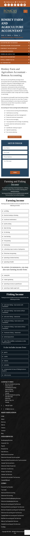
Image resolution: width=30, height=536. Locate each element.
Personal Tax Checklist (7, 487)
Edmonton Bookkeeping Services (9, 501)
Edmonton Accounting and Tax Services (11, 512)
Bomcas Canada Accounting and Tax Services (13, 510)
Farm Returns (4, 451)
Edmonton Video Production (8, 466)
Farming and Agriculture (8, 54)
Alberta (9, 35)
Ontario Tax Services (6, 471)
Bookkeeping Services (7, 51)
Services (3, 422)
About (2, 419)
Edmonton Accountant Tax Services (10, 477)
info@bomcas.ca (9, 2)
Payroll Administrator (7, 60)
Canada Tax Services (6, 474)
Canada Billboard (5, 480)
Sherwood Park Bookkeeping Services (10, 498)
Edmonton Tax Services (7, 468)
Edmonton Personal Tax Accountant (10, 457)
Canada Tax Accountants (7, 463)
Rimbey (16, 35)
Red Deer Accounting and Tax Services (11, 518)
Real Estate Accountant (8, 57)
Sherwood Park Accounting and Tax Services (12, 507)
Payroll (3, 446)
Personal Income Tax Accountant (10, 45)
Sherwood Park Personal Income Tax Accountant (13, 460)
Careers (3, 427)
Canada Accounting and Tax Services (11, 524)
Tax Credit (3, 490)
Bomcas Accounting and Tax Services (11, 504)
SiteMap (3, 527)
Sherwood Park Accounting (8, 492)
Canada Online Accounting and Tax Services (12, 515)
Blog (2, 433)
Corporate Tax (5, 443)
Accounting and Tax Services (9, 42)
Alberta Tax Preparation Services (9, 521)
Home (2, 35)
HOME (2, 416)
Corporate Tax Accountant (9, 48)
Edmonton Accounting (7, 495)
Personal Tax (4, 448)
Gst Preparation (5, 62)
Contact (3, 430)
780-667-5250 (22, 2)
